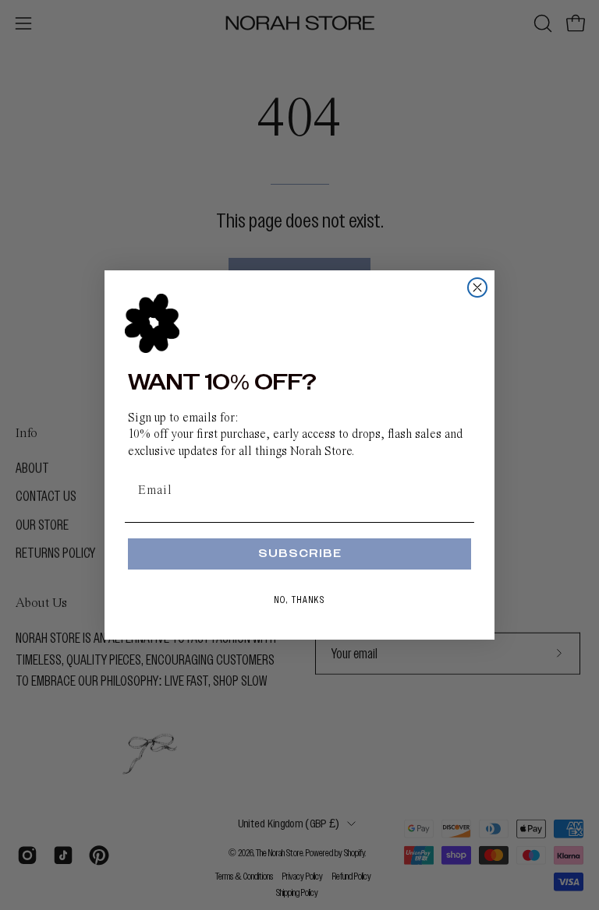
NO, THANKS (300, 600)
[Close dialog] (477, 287)
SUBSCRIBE (300, 553)
